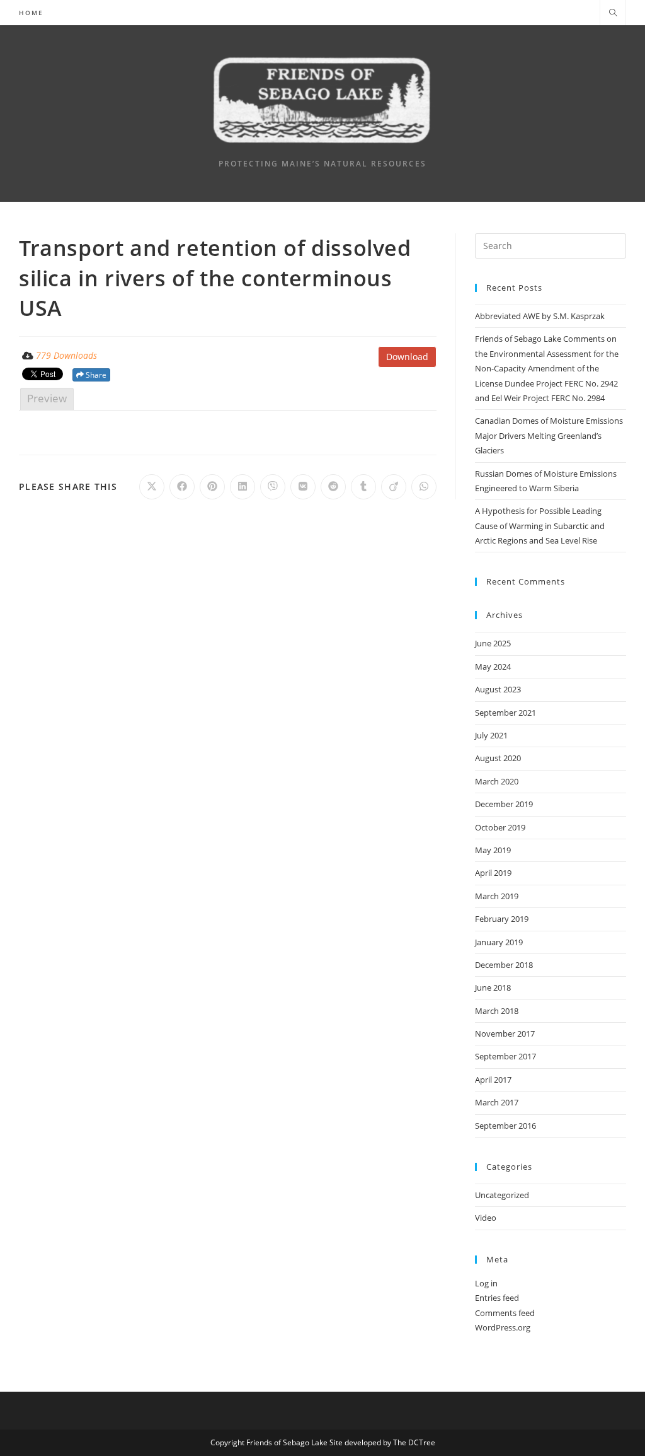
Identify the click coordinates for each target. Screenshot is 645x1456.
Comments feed (505, 1313)
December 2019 (504, 804)
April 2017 (493, 1079)
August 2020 (498, 758)
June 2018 (493, 987)
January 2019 (499, 942)
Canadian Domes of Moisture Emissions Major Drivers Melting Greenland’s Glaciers (549, 435)
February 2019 (501, 918)
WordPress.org (502, 1327)
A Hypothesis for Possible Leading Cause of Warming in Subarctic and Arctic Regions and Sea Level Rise (540, 525)
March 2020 (496, 781)
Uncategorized (502, 1195)
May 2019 (493, 850)
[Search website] (613, 13)
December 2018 (504, 964)
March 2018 (496, 1010)
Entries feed (497, 1297)
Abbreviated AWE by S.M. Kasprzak (540, 316)
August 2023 (498, 689)
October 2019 (500, 827)
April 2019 (493, 872)
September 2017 (505, 1056)
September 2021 (505, 712)
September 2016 (505, 1125)
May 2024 (493, 666)
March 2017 (496, 1102)
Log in (486, 1283)
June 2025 (493, 643)
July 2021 (491, 735)
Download (407, 357)
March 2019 (496, 896)
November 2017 (505, 1033)
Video (485, 1217)
